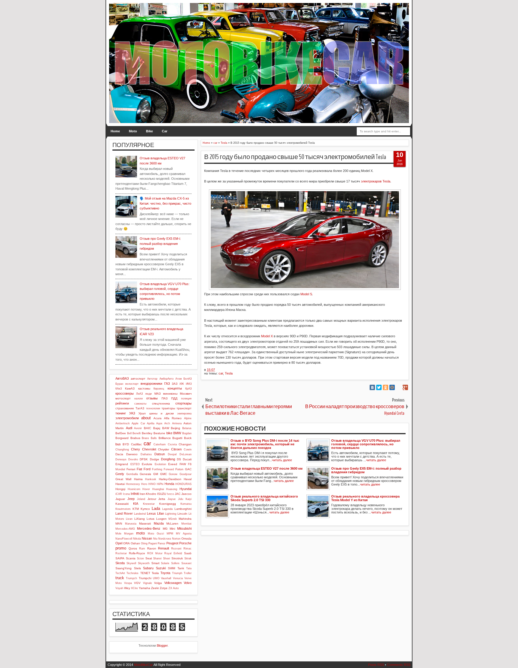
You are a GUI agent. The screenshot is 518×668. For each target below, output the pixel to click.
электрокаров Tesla (375, 181)
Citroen (176, 449)
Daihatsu (146, 454)
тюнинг (120, 413)
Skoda (120, 563)
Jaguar (120, 499)
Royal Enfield (173, 553)
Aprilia (150, 423)
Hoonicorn (134, 489)
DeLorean (186, 454)
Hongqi (120, 489)
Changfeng (122, 449)
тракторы (168, 408)
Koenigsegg (167, 503)
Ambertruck (122, 423)
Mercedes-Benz (148, 528)
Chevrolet (149, 449)
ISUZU (161, 493)
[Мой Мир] (392, 387)
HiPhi (160, 484)
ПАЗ (165, 398)
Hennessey (133, 484)
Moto (133, 131)
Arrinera (177, 423)
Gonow (173, 474)
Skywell (131, 563)
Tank (180, 568)
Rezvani (176, 548)
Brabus (135, 438)
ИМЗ (189, 383)
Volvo (188, 583)
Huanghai (158, 489)
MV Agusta (184, 533)
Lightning (170, 513)
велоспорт (131, 383)
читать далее (282, 460)
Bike (149, 131)
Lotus (150, 518)
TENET (145, 573)
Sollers (175, 563)
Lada (156, 508)
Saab (188, 553)
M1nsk (172, 518)
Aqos (159, 423)
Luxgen (161, 518)
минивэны (170, 393)
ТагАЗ (139, 408)
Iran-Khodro (148, 493)
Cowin (188, 449)
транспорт (184, 408)
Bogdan (187, 433)
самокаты (140, 403)
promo (120, 548)
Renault (163, 548)
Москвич (186, 393)
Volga (158, 583)
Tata (189, 568)
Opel (118, 543)
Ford (147, 469)
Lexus (151, 513)
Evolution (160, 464)
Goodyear (186, 474)
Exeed (172, 464)
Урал (142, 413)
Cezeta (172, 444)
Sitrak (188, 558)
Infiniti (135, 493)
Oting (144, 543)
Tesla (229, 373)
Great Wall (123, 479)
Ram (142, 548)
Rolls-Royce (137, 553)
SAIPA (119, 558)
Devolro (133, 459)
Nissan (147, 538)
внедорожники (151, 383)
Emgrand (121, 464)
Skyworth (144, 563)
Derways (121, 459)
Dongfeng (168, 459)
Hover (146, 489)
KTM (135, 508)
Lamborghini (183, 508)
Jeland (141, 499)
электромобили (127, 418)
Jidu (180, 499)
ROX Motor (154, 553)
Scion (140, 558)
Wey (127, 588)
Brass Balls (149, 438)
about (146, 418)
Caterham (159, 444)
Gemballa (132, 474)
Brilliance (165, 438)
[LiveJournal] (398, 387)
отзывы (152, 398)
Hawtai (120, 484)
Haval (188, 479)
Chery (135, 449)
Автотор (152, 378)
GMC (163, 474)
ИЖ (182, 383)
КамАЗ (130, 388)
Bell (129, 433)
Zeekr (155, 588)
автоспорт (138, 378)
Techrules (132, 573)
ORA (126, 543)
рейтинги (122, 403)
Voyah (119, 588)
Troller (188, 573)
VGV (137, 583)
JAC (177, 493)
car (221, 373)
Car (164, 131)
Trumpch (131, 578)
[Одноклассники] (385, 387)
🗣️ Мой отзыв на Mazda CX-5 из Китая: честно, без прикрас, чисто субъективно (165, 203)
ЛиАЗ (139, 393)
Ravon (151, 548)
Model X (267, 336)
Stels (137, 568)
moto (140, 533)
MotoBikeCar (143, 664)
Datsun (159, 454)
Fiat (139, 469)
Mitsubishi (184, 528)
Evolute (147, 464)
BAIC (147, 428)
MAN (118, 523)
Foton (179, 469)
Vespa (128, 583)
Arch (167, 423)
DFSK (144, 459)
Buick (188, 438)
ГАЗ (167, 383)
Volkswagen (173, 583)
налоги (138, 398)
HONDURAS (183, 484)
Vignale (147, 583)
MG (165, 528)
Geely (119, 474)
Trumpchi (145, 578)
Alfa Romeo (173, 418)
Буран (119, 383)
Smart (155, 563)
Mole (118, 533)
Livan (129, 518)
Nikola (137, 538)
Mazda (159, 523)
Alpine (188, 418)
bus (118, 444)
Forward (169, 469)
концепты (175, 388)
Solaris (165, 563)
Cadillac (136, 444)
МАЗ (157, 393)
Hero (144, 484)
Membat (186, 523)
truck (119, 578)
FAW (183, 464)
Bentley (147, 433)
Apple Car (138, 423)
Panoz (161, 543)
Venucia (178, 578)
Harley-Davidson (170, 479)
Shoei (166, 558)
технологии (153, 408)
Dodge (154, 459)
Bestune (159, 433)
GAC (188, 469)
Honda (169, 484)
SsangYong (123, 568)
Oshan (135, 543)
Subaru (148, 568)
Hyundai (186, 489)
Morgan (128, 533)
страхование (124, 408)
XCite (134, 588)
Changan (185, 444)
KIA (135, 503)
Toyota (165, 573)
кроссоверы (124, 393)
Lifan (160, 513)
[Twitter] (379, 387)
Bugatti (177, 438)
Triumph (177, 573)
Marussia (130, 523)
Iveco (170, 493)
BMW (177, 433)
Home (115, 131)
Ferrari (131, 469)
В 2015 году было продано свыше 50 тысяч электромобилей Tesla (295, 156)
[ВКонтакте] (372, 387)
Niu (155, 538)
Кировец (158, 388)
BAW (165, 428)
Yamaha (144, 588)
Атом (178, 378)
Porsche (185, 543)
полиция (186, 398)
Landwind (140, 513)
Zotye (164, 588)
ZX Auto (173, 588)
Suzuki (161, 568)
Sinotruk (177, 558)
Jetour (151, 499)
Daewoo (132, 454)
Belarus (187, 428)
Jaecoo (186, 493)
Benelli (136, 433)
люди (148, 393)
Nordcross (164, 538)
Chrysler (163, 449)
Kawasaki (122, 503)
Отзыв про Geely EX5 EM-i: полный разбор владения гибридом (160, 243)
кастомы (144, 388)
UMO (156, 578)
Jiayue (172, 499)
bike (169, 433)
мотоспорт (123, 398)
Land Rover (124, 513)
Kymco (145, 508)
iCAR (118, 493)
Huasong (171, 489)
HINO (152, 484)
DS (179, 459)
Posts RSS (376, 664)
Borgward (122, 438)
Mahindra (185, 518)
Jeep (131, 499)
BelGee (120, 433)
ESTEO (135, 464)
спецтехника (161, 403)
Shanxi (157, 558)
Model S (306, 294)
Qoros (133, 548)
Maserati (145, 523)
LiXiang (139, 518)
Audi (129, 428)
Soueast (186, 563)
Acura (157, 418)
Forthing (157, 469)
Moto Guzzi (156, 533)
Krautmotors (123, 508)
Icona (126, 493)
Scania (130, 558)
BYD (126, 444)
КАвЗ (118, 388)
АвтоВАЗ (122, 378)
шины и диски (161, 413)
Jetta (161, 499)
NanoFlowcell (123, 538)
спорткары (183, 403)
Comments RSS (398, 664)
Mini (172, 528)
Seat (148, 558)
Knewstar (149, 503)
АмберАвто (166, 378)
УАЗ (132, 413)
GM (155, 474)
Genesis (145, 474)
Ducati (187, 459)
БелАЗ (187, 378)
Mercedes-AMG (125, 528)
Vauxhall (166, 578)
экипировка (184, 413)
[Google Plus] (405, 387)
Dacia (119, 454)
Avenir (138, 428)
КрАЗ (188, 388)
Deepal (172, 454)
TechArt (120, 573)
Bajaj (156, 428)
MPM (170, 533)
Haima (138, 479)
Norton (176, 538)
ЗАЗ (174, 383)
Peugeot (172, 543)
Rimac (187, 548)
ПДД (174, 398)
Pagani (152, 543)
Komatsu (186, 503)
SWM (171, 568)
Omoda (186, 538)
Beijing (175, 428)
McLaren (172, 523)
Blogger (162, 645)
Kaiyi (189, 499)
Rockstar (121, 553)
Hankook (150, 479)
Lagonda (167, 508)
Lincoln (182, 513)
